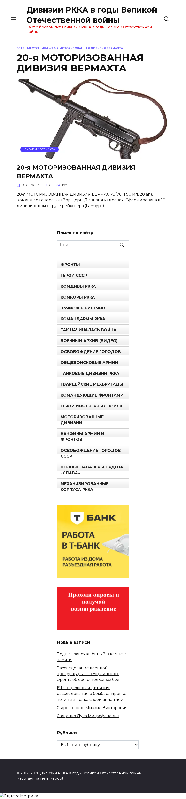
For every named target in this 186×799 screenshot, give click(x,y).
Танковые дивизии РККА (90, 373)
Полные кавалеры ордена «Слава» (92, 470)
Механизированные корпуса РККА (84, 487)
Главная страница (32, 48)
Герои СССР (74, 275)
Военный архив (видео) (89, 341)
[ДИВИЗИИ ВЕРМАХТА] (93, 156)
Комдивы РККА (78, 286)
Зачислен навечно (83, 308)
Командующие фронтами (92, 395)
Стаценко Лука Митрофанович (88, 716)
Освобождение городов (91, 351)
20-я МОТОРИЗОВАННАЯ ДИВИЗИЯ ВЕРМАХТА (76, 171)
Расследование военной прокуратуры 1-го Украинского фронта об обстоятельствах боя (88, 674)
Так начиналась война (88, 330)
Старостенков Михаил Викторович (92, 707)
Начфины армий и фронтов (82, 436)
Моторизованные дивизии (82, 420)
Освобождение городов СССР (91, 453)
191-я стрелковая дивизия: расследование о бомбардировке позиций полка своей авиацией (91, 694)
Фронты (70, 264)
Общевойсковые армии (89, 362)
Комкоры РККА (78, 297)
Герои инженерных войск (91, 406)
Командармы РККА (83, 319)
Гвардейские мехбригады (92, 384)
